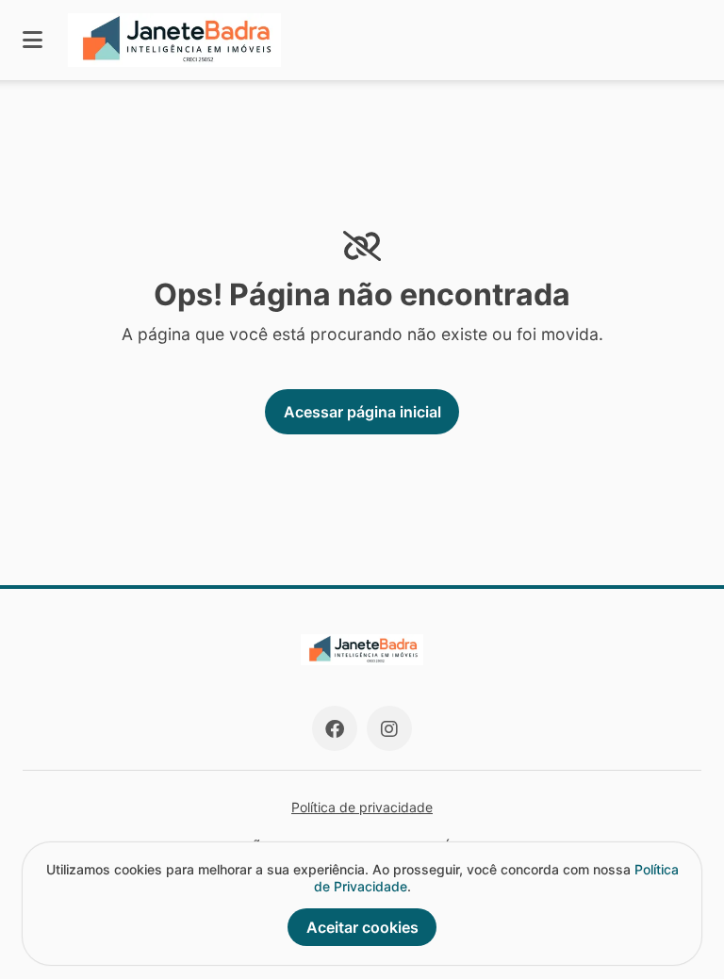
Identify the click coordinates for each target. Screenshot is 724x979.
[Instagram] (389, 728)
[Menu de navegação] (32, 40)
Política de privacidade (362, 807)
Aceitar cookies (362, 927)
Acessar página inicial (362, 411)
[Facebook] (334, 728)
